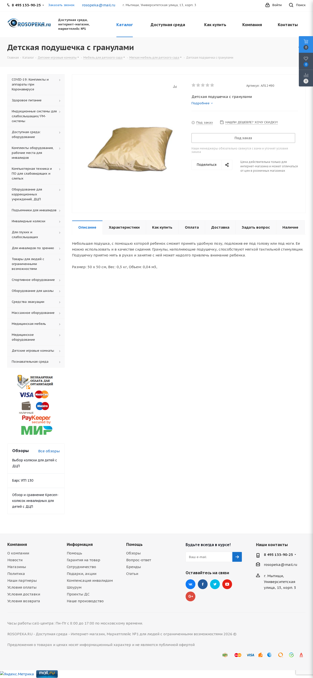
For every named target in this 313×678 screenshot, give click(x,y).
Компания (17, 544)
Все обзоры (49, 451)
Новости (14, 560)
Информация (80, 544)
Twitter (215, 584)
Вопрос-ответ (138, 560)
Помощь (74, 553)
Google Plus (190, 596)
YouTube (227, 584)
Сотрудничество (81, 566)
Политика (16, 573)
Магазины (16, 566)
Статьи (132, 573)
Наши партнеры (22, 580)
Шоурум (74, 587)
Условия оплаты (21, 587)
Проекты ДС (78, 594)
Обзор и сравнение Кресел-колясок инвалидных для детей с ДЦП (35, 501)
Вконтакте (190, 584)
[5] (212, 85)
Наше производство (85, 601)
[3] (203, 85)
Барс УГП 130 (22, 480)
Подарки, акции (81, 573)
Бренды (133, 566)
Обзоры (133, 553)
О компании (18, 553)
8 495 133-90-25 (278, 554)
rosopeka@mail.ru (98, 5)
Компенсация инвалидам (90, 580)
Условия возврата (23, 601)
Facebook (203, 584)
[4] (207, 85)
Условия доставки (23, 594)
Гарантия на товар (83, 560)
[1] (193, 85)
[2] (198, 85)
